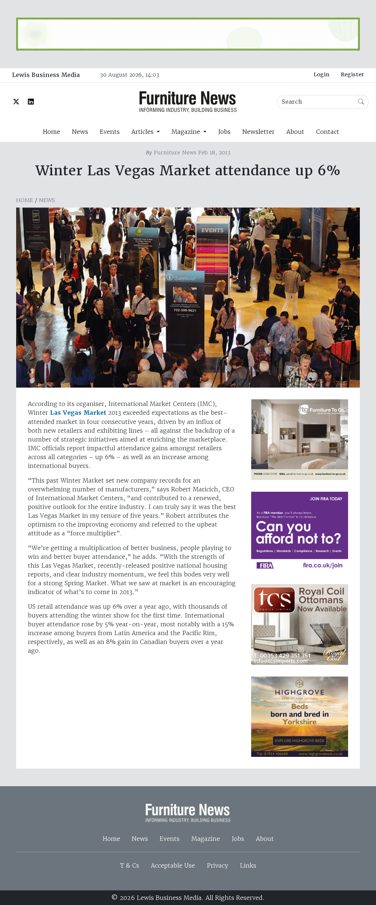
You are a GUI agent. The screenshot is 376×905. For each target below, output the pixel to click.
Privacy (217, 865)
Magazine (205, 838)
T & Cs (129, 865)
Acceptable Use (173, 865)
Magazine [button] (186, 131)
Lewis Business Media (46, 75)
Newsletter (258, 131)
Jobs (224, 131)
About (295, 131)
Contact (327, 131)
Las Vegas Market (78, 413)
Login (321, 74)
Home (51, 131)
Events (110, 131)
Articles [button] (143, 131)
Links (248, 865)
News (80, 131)
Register (352, 74)
